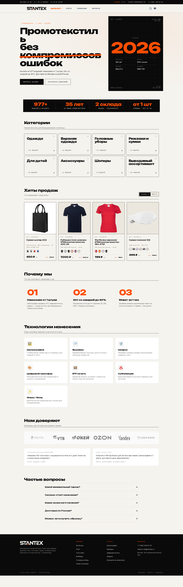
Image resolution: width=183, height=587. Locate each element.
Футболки (79, 545)
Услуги (69, 8)
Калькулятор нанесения (116, 560)
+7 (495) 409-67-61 (155, 2)
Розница (117, 2)
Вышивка (110, 549)
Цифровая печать (113, 553)
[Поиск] (150, 8)
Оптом (123, 2)
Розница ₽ (145, 194)
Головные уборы (82, 560)
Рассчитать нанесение (58, 82)
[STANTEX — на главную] (31, 543)
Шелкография (112, 545)
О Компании (82, 8)
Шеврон (110, 556)
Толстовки (80, 553)
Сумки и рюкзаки (82, 564)
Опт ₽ (154, 194)
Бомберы (79, 556)
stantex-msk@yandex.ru (137, 2)
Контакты (96, 8)
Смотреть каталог (32, 82)
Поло (78, 549)
